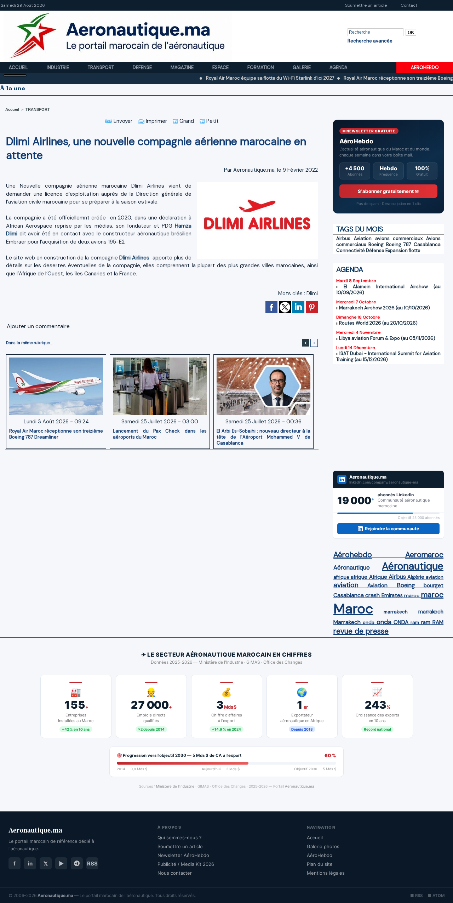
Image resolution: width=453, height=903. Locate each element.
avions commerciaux (399, 238)
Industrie (58, 67)
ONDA (401, 622)
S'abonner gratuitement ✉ (388, 191)
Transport (101, 67)
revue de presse (361, 631)
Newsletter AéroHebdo (183, 855)
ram (415, 622)
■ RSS (416, 895)
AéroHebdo (319, 855)
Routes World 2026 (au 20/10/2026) (378, 323)
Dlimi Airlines (134, 257)
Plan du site (320, 864)
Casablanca (427, 244)
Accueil (19, 67)
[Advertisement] (388, 417)
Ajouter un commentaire (38, 326)
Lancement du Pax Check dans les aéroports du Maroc (160, 434)
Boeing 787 (399, 244)
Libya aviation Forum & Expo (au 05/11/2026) (387, 338)
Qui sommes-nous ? (179, 837)
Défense (375, 250)
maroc (411, 596)
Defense (143, 67)
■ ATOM (436, 895)
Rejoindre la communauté (392, 528)
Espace (221, 67)
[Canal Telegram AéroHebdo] (77, 863)
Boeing (376, 244)
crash (372, 595)
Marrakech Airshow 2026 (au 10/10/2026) (384, 308)
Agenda (338, 67)
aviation (434, 577)
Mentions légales (326, 873)
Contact (409, 5)
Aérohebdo (352, 555)
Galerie (302, 67)
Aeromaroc (424, 555)
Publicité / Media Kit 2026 (185, 864)
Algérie (415, 577)
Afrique (378, 577)
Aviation (363, 238)
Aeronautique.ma (299, 786)
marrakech (396, 612)
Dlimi (312, 293)
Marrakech (347, 622)
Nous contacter (174, 873)
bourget (433, 585)
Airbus (343, 238)
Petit (212, 121)
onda (368, 622)
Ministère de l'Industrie (175, 786)
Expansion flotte (402, 250)
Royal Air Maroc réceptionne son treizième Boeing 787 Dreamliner (56, 434)
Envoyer (122, 121)
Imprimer (155, 121)
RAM (437, 622)
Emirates (392, 595)
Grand (186, 121)
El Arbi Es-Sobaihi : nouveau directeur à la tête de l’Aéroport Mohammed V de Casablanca (263, 437)
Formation (261, 67)
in (30, 863)
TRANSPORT (37, 109)
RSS (92, 863)
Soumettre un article (366, 5)
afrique (341, 577)
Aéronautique (351, 567)
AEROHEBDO (425, 67)
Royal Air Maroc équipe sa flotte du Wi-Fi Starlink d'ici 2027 (245, 78)
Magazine (183, 67)
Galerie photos (323, 846)
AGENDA (349, 269)
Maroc (353, 609)
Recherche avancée (370, 41)
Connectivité (350, 250)
